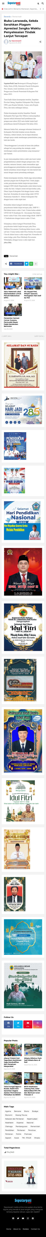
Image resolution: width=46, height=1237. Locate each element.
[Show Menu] (3, 3)
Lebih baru (7, 336)
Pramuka (27, 1134)
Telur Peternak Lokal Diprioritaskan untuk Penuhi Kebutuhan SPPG (12, 295)
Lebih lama (38, 336)
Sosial (16, 1138)
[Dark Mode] (39, 3)
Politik (18, 1134)
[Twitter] (27, 264)
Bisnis (26, 1111)
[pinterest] (33, 1218)
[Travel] (18, 1029)
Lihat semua (37, 274)
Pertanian (9, 1134)
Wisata (37, 1138)
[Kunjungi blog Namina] (20, 1188)
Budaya (35, 1111)
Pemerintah (17, 17)
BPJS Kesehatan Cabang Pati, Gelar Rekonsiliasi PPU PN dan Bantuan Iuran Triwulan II (32, 1091)
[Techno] (37, 1029)
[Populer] (18, 1031)
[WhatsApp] (31, 264)
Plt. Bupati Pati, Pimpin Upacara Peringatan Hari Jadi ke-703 (32, 295)
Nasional (30, 1123)
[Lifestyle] (8, 1029)
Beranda (7, 17)
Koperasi (20, 1123)
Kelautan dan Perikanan (14, 1119)
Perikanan (21, 1130)
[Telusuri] (43, 3)
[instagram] (28, 1218)
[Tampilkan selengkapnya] (36, 264)
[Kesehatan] (8, 1031)
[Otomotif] (27, 1029)
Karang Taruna (21, 1115)
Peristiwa (32, 1130)
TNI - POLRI (26, 1138)
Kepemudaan (32, 1119)
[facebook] (13, 1218)
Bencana (17, 1111)
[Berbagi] (40, 42)
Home (8, 1229)
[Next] (43, 9)
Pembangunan (21, 1126)
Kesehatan (9, 1123)
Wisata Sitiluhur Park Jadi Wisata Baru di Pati (21, 9)
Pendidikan (9, 1130)
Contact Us (35, 1229)
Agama (8, 1111)
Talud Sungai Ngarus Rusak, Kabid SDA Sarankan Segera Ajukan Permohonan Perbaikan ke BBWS (12, 1091)
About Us (17, 1229)
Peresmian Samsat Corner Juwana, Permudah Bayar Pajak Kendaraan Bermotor (11, 322)
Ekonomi (8, 1115)
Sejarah (8, 1138)
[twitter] (18, 1218)
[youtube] (23, 1218)
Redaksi (26, 1229)
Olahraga (9, 1126)
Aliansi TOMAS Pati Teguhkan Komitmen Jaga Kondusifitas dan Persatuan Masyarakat (12, 1062)
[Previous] (40, 9)
